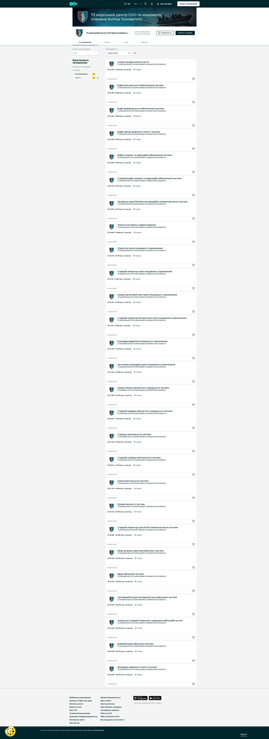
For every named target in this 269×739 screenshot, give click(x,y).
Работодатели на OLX (110, 716)
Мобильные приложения (80, 697)
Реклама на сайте (76, 720)
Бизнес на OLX (75, 707)
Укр (135, 4)
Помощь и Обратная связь (80, 701)
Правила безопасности (110, 697)
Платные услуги (76, 704)
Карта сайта (106, 701)
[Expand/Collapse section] (97, 78)
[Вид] (135, 53)
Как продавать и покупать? (112, 720)
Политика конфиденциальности (83, 716)
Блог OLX (73, 710)
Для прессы (74, 723)
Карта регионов (108, 704)
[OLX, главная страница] (73, 4)
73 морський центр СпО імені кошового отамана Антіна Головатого (141, 64)
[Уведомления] (151, 4)
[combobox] (116, 53)
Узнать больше (99, 730)
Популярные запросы (110, 710)
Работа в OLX (106, 713)
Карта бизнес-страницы (111, 707)
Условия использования (79, 713)
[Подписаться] (193, 79)
